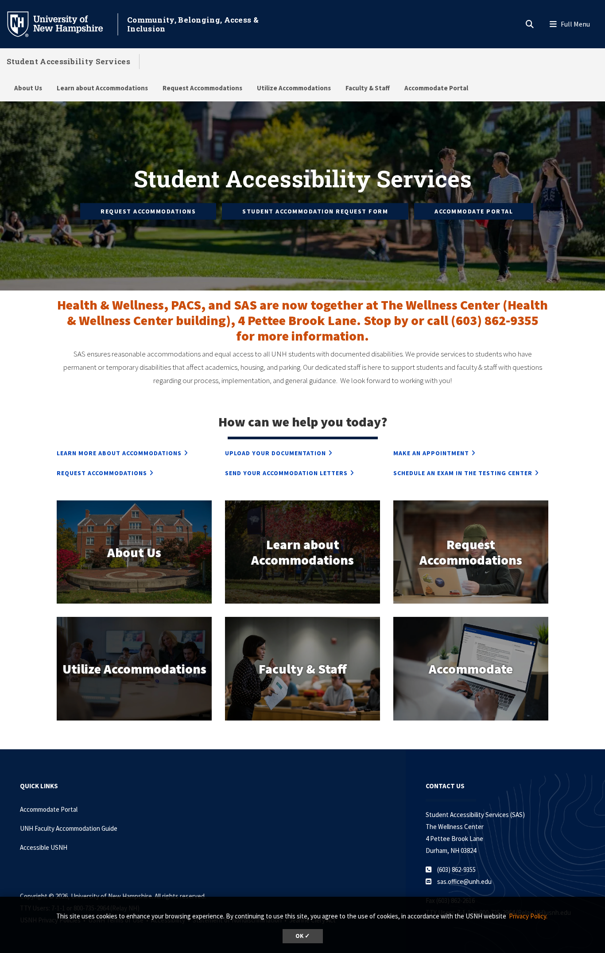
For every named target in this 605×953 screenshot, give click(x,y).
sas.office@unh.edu (464, 881)
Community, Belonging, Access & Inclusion (193, 24)
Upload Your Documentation (275, 453)
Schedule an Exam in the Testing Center (462, 473)
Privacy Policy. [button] (528, 916)
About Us (28, 88)
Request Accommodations (202, 88)
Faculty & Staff (367, 88)
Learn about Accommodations (102, 88)
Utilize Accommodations (294, 88)
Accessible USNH (43, 847)
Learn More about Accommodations (119, 453)
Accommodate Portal (436, 88)
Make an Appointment (431, 453)
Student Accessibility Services (68, 61)
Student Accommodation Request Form (315, 211)
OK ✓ (302, 936)
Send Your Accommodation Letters (286, 473)
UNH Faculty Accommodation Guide (68, 828)
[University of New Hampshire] (62, 23)
